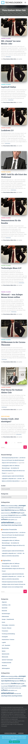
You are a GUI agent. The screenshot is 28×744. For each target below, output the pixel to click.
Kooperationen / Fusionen (8, 639)
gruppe (2, 512)
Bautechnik (4, 607)
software (4, 519)
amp (15, 505)
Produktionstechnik (6, 662)
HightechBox (6, 560)
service (13, 517)
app (18, 505)
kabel (10, 512)
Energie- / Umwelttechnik (8, 619)
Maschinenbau (5, 648)
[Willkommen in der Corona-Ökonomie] (14, 328)
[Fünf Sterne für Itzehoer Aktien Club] (14, 375)
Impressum (21, 733)
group (24, 510)
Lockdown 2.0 (7, 130)
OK (10, 741)
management (11, 515)
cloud (9, 507)
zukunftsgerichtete (6, 525)
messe (17, 515)
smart (20, 517)
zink (20, 522)
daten (19, 507)
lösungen (6, 515)
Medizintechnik (5, 654)
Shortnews (4, 665)
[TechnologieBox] (12, 2)
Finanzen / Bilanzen (6, 38)
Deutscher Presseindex (9, 529)
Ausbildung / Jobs (6, 605)
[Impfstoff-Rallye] (14, 73)
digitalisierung (9, 510)
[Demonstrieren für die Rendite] (14, 206)
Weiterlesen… (9, 56)
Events (3, 622)
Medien (3, 651)
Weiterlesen (16, 741)
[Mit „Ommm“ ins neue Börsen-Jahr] (14, 27)
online (24, 515)
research (6, 517)
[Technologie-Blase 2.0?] (14, 254)
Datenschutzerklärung (10, 733)
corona (16, 507)
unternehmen (7, 522)
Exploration (16, 510)
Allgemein (4, 602)
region (2, 517)
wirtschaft (16, 522)
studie (9, 519)
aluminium (11, 505)
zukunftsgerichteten (16, 525)
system (12, 519)
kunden (14, 513)
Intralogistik (5, 636)
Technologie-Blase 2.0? (11, 268)
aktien (3, 505)
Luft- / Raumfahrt (6, 645)
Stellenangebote (6, 668)
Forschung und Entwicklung (8, 633)
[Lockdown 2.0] (14, 116)
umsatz (15, 519)
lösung (2, 515)
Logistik (4, 642)
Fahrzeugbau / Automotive (8, 625)
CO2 (12, 507)
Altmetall (7, 505)
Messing (20, 515)
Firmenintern (5, 631)
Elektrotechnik (5, 616)
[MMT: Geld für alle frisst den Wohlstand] (14, 160)
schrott (10, 517)
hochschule (6, 512)
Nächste (19, 442)
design (22, 507)
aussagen (22, 505)
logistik (22, 512)
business (6, 507)
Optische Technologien (7, 659)
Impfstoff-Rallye (8, 87)
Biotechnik (4, 610)
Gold (21, 510)
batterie (2, 507)
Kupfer (19, 513)
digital (2, 510)
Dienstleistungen (5, 416)
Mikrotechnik (5, 656)
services (17, 517)
